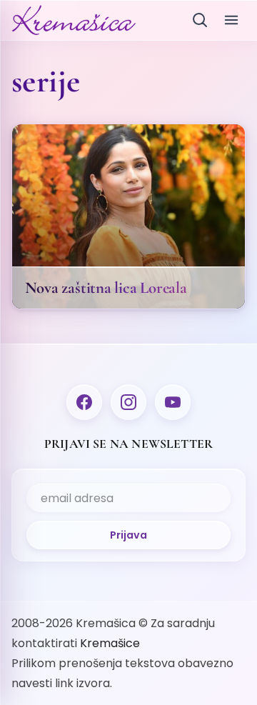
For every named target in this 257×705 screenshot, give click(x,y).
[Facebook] (84, 402)
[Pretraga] (200, 20)
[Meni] (231, 20)
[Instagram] (128, 402)
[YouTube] (173, 402)
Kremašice (110, 643)
